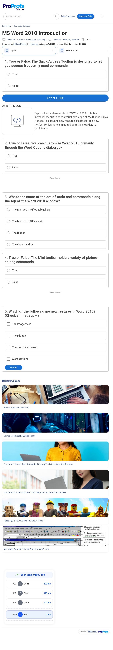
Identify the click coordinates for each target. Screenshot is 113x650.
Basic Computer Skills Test (16, 407)
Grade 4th (57, 40)
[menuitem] (68, 17)
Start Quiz (55, 98)
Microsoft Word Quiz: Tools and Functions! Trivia (26, 549)
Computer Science (15, 40)
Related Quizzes (11, 381)
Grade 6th (75, 40)
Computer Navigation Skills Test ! (19, 436)
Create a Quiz (85, 16)
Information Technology (36, 40)
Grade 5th (66, 40)
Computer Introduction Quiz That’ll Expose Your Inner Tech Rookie (35, 492)
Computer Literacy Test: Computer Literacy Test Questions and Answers (38, 464)
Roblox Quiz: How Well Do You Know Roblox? (24, 521)
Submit (13, 367)
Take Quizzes (67, 16)
